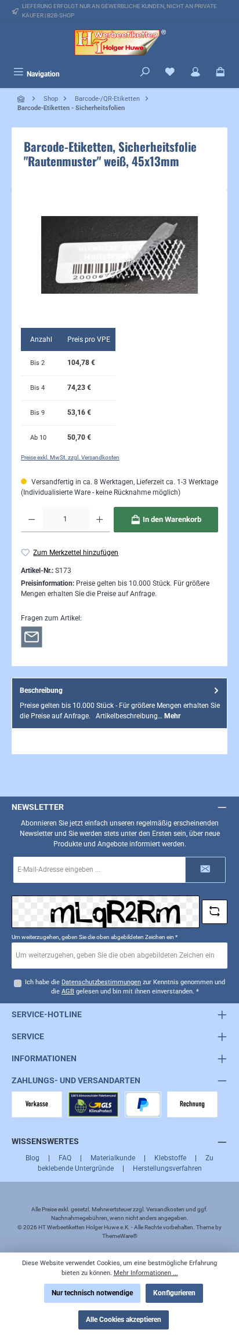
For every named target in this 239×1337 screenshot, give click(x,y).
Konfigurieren (174, 1293)
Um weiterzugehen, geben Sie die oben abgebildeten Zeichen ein (95, 937)
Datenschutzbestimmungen (101, 982)
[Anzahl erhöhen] (99, 519)
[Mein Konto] (195, 73)
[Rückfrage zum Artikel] (32, 637)
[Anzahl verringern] (31, 519)
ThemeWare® (119, 1236)
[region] (119, 255)
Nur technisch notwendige (92, 1293)
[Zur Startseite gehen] (119, 42)
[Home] (22, 99)
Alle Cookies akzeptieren (123, 1320)
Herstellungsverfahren (167, 1168)
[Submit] (205, 870)
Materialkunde (112, 1158)
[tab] (119, 703)
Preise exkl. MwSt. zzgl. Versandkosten (70, 457)
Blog (32, 1158)
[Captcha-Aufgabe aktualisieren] (214, 912)
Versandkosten (165, 1209)
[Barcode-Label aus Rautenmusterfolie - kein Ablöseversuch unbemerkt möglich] (119, 255)
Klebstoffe (170, 1158)
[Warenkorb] (220, 73)
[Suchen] (145, 73)
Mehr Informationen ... (146, 1273)
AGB (67, 991)
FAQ (65, 1158)
